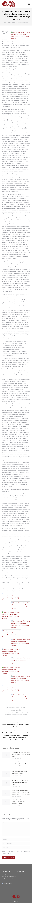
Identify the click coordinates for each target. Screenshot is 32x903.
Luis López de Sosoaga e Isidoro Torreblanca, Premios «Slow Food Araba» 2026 (21, 764)
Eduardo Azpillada (17, 712)
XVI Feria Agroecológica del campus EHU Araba (19, 772)
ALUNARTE (24, 900)
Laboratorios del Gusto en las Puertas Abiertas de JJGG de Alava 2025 (20, 782)
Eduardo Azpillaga (25, 712)
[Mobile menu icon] (28, 3)
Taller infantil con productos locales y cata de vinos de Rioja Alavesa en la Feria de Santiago (21, 792)
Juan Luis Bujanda (23, 714)
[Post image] (6, 755)
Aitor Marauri (10, 712)
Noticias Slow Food (20, 707)
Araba (13, 707)
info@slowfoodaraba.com (9, 878)
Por (10, 709)
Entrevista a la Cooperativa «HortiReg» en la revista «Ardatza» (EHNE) (19, 801)
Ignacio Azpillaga (15, 714)
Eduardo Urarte (8, 714)
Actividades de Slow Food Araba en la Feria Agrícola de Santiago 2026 (21, 754)
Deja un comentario (16, 710)
